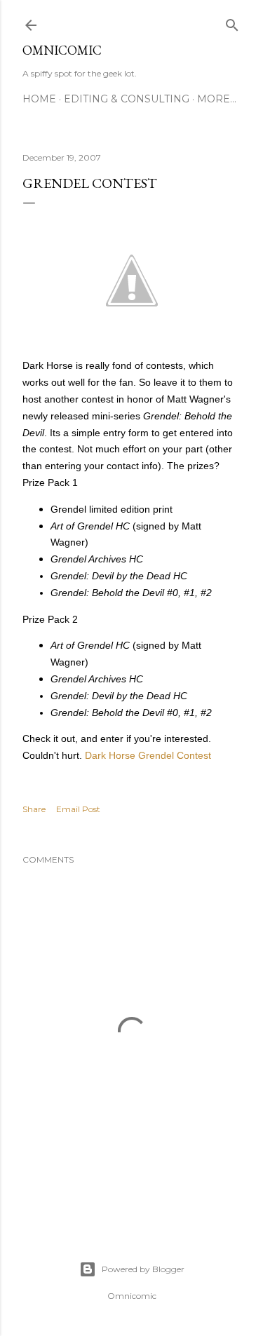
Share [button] (34, 809)
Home (39, 99)
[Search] (232, 22)
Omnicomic (62, 50)
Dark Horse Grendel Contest (148, 755)
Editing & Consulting (126, 99)
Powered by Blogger (143, 1269)
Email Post (78, 809)
